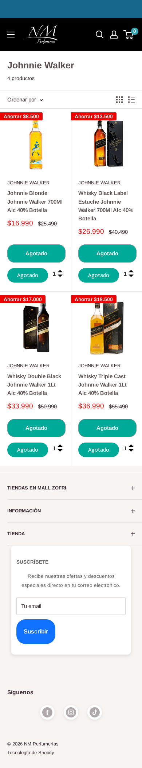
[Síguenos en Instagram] (71, 712)
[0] (128, 34)
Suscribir (36, 631)
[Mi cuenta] (114, 35)
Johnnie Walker (28, 182)
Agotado (36, 253)
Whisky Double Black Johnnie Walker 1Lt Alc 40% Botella (34, 384)
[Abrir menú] (11, 34)
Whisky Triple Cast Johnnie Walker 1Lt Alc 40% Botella (102, 384)
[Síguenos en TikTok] (95, 712)
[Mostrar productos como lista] (131, 99)
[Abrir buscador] (100, 35)
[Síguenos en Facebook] (47, 712)
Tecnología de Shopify (30, 752)
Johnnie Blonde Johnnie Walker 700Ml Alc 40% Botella (35, 201)
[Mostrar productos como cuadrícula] (119, 99)
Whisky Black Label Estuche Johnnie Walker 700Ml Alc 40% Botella (105, 205)
